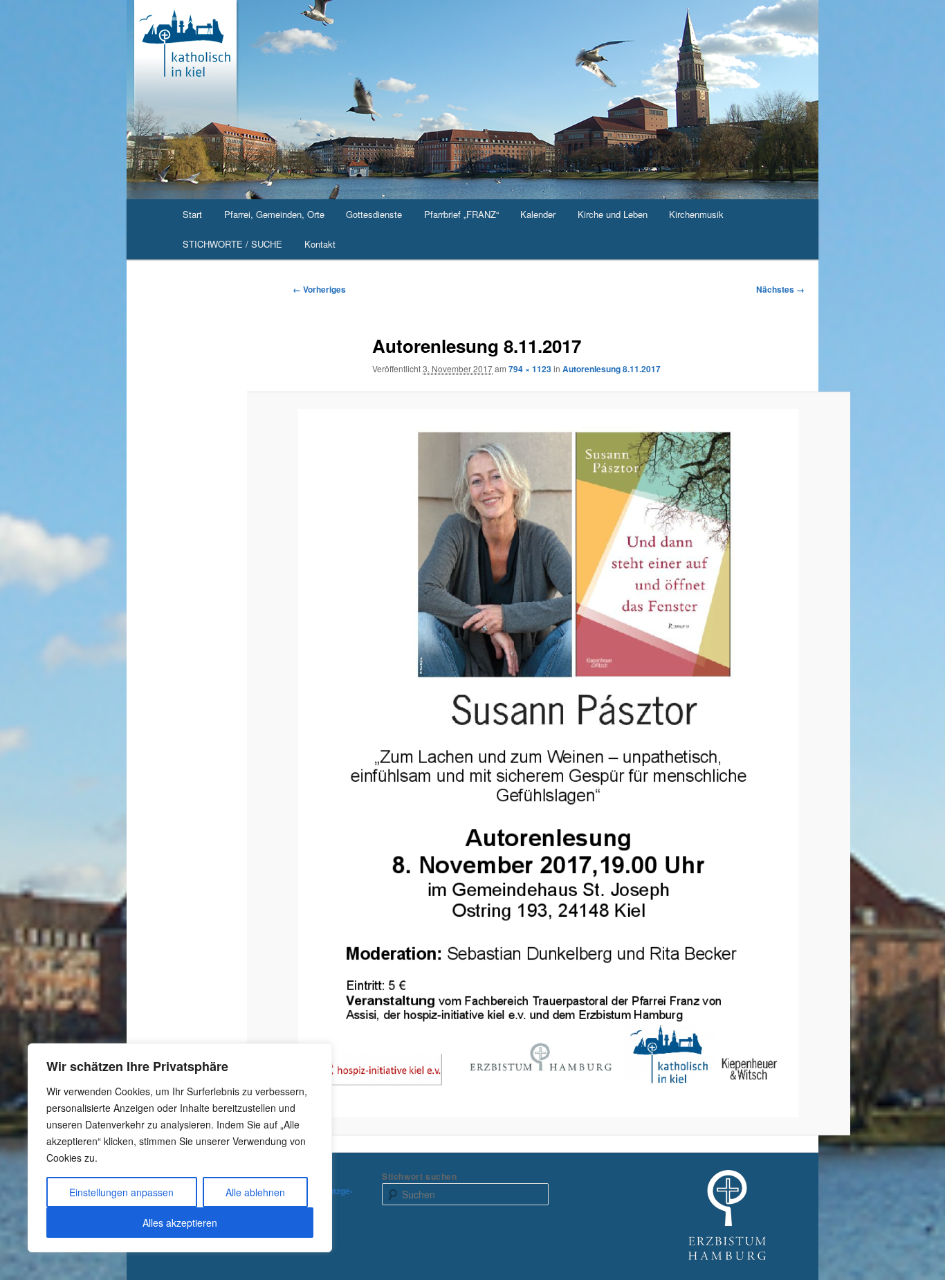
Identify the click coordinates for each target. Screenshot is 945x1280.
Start (192, 214)
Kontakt (320, 243)
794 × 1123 (529, 369)
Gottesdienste (374, 214)
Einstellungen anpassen (121, 1192)
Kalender (538, 214)
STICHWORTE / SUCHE (232, 243)
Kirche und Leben (613, 214)
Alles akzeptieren (180, 1222)
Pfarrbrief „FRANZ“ (461, 214)
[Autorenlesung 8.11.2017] (549, 763)
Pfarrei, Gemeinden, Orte (274, 214)
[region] (180, 1147)
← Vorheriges (319, 289)
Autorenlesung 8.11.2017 (611, 369)
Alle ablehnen (255, 1192)
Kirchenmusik (696, 214)
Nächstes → (780, 289)
